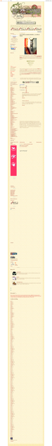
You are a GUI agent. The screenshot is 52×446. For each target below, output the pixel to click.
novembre (12, 313)
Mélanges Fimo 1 (13, 192)
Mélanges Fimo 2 (13, 193)
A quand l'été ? (19, 271)
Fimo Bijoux (12, 101)
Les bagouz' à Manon (13, 144)
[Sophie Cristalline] (13, 46)
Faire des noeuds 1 (13, 190)
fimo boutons (12, 102)
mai (11, 309)
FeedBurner (14, 37)
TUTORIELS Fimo (13, 135)
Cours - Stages (12, 93)
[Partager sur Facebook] (23, 84)
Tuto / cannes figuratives (13, 128)
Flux (11, 105)
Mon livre (12, 115)
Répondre (23, 97)
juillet (11, 306)
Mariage (11, 111)
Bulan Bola (12, 89)
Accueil (30, 142)
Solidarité (12, 124)
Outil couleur (12, 194)
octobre (12, 325)
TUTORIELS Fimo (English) (14, 136)
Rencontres (12, 121)
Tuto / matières (12, 131)
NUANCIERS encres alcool (14, 117)
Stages (11, 125)
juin (11, 318)
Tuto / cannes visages (13, 130)
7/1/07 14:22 (27, 100)
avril (11, 310)
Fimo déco (12, 103)
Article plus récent (22, 142)
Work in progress (13, 138)
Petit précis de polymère (13, 119)
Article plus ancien (38, 142)
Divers (11, 96)
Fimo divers (12, 104)
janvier (11, 303)
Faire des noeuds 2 (13, 191)
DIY (11, 97)
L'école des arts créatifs (13, 107)
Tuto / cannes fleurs (13, 129)
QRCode (11, 120)
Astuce (11, 87)
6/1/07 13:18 (27, 92)
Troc (11, 127)
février (11, 307)
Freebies (11, 106)
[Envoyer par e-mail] (20, 84)
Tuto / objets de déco (13, 133)
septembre (12, 316)
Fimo (11, 99)
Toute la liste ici (12, 200)
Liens (11, 109)
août (11, 305)
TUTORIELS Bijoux (13, 134)
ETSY (11, 98)
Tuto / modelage (12, 132)
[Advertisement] (14, 226)
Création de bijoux (13, 94)
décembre (12, 308)
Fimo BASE (12, 100)
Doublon (18, 276)
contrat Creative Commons (14, 260)
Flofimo (11, 143)
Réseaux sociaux (12, 122)
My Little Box (12, 116)
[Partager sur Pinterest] (23, 84)
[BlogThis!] (21, 84)
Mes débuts (12, 112)
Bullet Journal (12, 90)
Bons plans (12, 88)
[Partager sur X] (22, 84)
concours (12, 92)
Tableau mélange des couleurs (14, 195)
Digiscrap (12, 95)
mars (11, 311)
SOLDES (12, 123)
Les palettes (12, 108)
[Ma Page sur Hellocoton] (14, 47)
